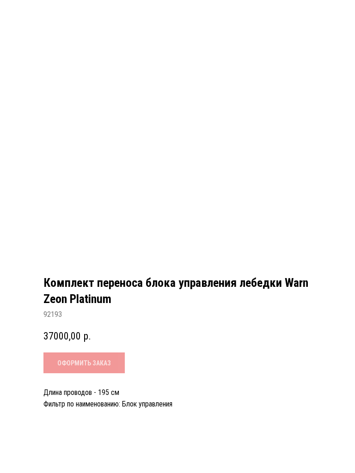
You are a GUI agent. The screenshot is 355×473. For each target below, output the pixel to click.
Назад (27, 14)
